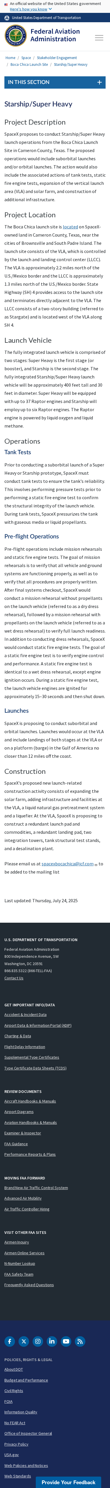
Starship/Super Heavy (70, 64)
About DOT (13, 1369)
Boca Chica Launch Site (29, 64)
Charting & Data (17, 1035)
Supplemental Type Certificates (31, 1057)
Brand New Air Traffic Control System (36, 1187)
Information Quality (20, 1412)
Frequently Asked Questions (29, 1284)
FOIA (8, 1401)
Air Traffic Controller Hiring (27, 1209)
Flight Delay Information (24, 1046)
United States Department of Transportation (46, 17)
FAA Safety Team (18, 1274)
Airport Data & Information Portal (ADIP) (38, 1025)
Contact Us (13, 978)
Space (26, 57)
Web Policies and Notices (26, 1465)
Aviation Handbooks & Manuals (30, 1122)
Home (10, 57)
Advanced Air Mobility (23, 1198)
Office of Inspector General (28, 1433)
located (70, 227)
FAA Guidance (16, 1143)
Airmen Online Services (24, 1253)
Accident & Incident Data (25, 1014)
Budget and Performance (26, 1380)
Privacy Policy (16, 1444)
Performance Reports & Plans (30, 1154)
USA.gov (11, 1454)
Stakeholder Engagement (57, 57)
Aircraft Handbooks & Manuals (30, 1101)
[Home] (42, 38)
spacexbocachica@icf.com (68, 864)
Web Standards (17, 1476)
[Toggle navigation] (99, 37)
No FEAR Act (14, 1422)
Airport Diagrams (18, 1111)
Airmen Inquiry (16, 1242)
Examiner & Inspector (22, 1133)
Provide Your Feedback (68, 1482)
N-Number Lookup (19, 1263)
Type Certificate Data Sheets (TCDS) (35, 1068)
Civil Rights (13, 1390)
